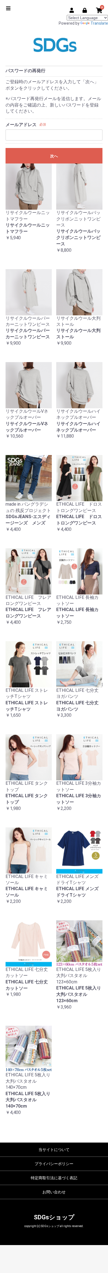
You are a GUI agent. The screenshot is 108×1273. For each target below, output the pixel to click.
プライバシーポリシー (54, 1164)
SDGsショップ (54, 1217)
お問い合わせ (54, 1192)
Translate (99, 23)
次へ (54, 156)
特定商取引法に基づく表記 (54, 1178)
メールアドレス (21, 124)
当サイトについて (54, 1149)
